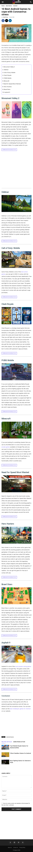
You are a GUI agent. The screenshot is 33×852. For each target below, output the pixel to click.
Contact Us (15, 847)
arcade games (6, 447)
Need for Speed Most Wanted (12, 84)
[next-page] (5, 768)
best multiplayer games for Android (20, 708)
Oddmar (6, 69)
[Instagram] (14, 842)
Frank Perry (5, 17)
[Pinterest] (18, 842)
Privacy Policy (22, 847)
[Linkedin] (10, 20)
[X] (6, 20)
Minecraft (6, 81)
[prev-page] (2, 768)
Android (15, 5)
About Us (10, 847)
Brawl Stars (7, 89)
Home (3, 5)
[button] (2, 2)
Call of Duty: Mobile (9, 72)
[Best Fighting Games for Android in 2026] (5, 762)
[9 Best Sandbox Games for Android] (5, 754)
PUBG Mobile (7, 78)
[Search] (31, 2)
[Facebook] (3, 20)
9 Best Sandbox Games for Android (20, 753)
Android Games (10, 737)
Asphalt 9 (7, 92)
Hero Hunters (8, 86)
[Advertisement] (16, 169)
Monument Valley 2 (9, 67)
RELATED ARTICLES (7, 741)
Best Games (9, 5)
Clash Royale (7, 75)
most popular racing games (23, 666)
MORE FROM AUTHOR (19, 741)
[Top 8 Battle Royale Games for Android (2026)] (5, 747)
